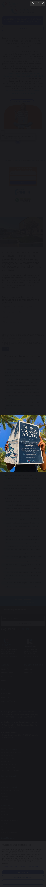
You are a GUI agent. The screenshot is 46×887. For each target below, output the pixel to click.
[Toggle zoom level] (32, 3)
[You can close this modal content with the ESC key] (23, 443)
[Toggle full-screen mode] (37, 3)
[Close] (42, 3)
